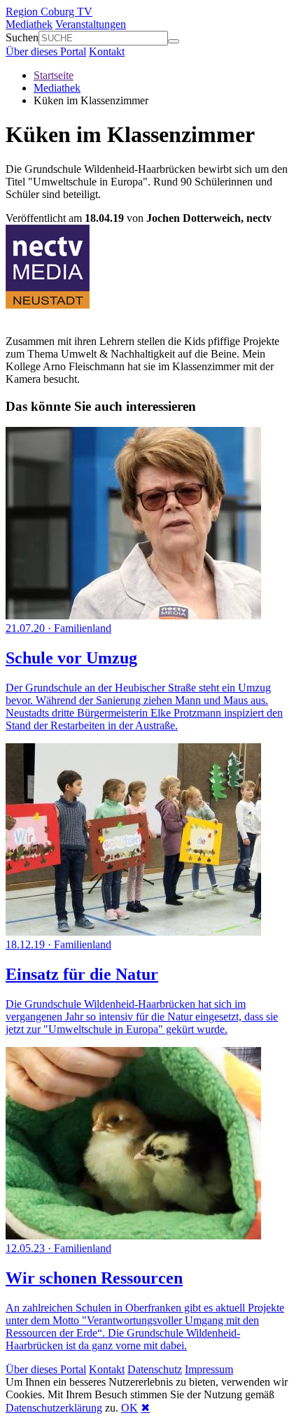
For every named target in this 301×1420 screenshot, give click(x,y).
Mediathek (29, 24)
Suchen (22, 37)
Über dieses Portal (46, 51)
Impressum (209, 1369)
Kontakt (107, 51)
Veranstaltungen (90, 24)
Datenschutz (154, 1369)
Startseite (54, 75)
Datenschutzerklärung (54, 1408)
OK (129, 1408)
